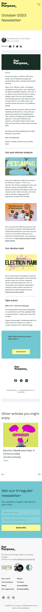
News (6, 461)
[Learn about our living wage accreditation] (19, 568)
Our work (6, 579)
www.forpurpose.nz (12, 390)
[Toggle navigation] (38, 4)
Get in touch (21, 352)
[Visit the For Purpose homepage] (10, 4)
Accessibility (22, 586)
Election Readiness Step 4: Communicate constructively (21, 444)
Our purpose (7, 582)
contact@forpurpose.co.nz (26, 390)
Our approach (8, 589)
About (19, 579)
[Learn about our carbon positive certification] (7, 568)
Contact (20, 582)
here (30, 325)
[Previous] (3, 474)
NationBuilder (24, 608)
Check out (21, 194)
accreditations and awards (24, 559)
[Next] (38, 474)
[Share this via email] (10, 46)
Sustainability (23, 589)
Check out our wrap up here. (14, 292)
